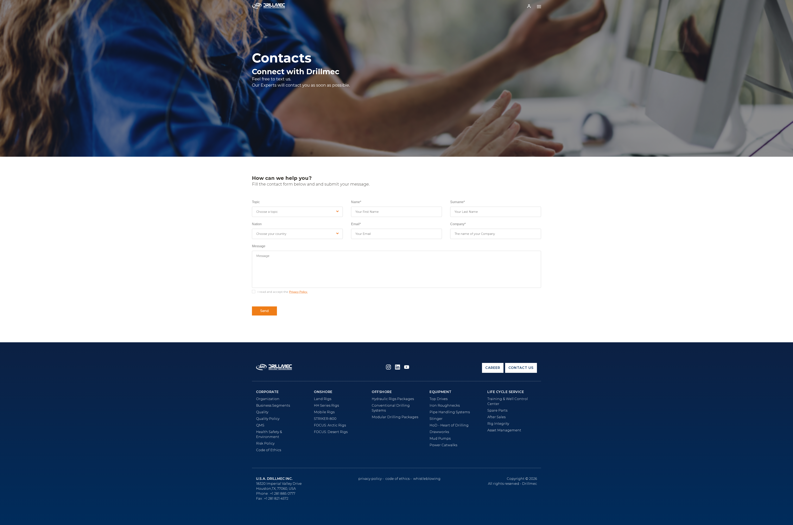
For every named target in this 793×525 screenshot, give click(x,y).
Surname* (457, 202)
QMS (260, 425)
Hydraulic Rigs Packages (393, 399)
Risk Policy (265, 443)
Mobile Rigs (324, 412)
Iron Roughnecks (445, 405)
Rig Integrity (498, 424)
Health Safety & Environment (269, 434)
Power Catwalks (443, 445)
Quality (262, 412)
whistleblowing (426, 479)
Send (264, 311)
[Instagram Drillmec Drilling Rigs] (388, 368)
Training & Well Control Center (507, 401)
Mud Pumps (440, 438)
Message (258, 246)
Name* (356, 202)
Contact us (521, 368)
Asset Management (504, 430)
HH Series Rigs (326, 405)
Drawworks (439, 432)
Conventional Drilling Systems (391, 408)
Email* (356, 224)
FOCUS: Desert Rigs (331, 432)
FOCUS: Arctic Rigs (330, 425)
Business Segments (273, 405)
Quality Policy (267, 419)
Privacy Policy (370, 479)
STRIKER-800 (325, 419)
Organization (267, 399)
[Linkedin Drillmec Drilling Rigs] (397, 368)
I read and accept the (283, 292)
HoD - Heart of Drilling (449, 425)
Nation (257, 224)
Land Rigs (322, 399)
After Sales (496, 417)
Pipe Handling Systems (450, 412)
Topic (256, 202)
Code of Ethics (268, 450)
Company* (458, 224)
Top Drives (439, 399)
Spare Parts (497, 410)
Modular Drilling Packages (395, 417)
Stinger (436, 419)
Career (492, 368)
